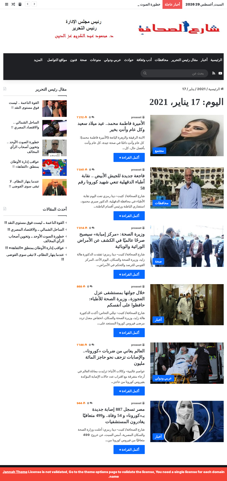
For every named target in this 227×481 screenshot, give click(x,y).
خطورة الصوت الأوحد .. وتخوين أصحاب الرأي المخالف (123, 4)
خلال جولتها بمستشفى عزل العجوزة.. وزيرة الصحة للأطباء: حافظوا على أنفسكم (117, 298)
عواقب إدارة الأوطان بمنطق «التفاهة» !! (34, 248)
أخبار (204, 60)
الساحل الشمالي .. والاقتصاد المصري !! (36, 229)
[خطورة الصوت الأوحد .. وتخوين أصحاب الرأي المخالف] (54, 148)
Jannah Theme (15, 472)
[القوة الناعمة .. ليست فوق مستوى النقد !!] (54, 108)
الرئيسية (216, 60)
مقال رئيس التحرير (184, 60)
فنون (73, 60)
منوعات (95, 60)
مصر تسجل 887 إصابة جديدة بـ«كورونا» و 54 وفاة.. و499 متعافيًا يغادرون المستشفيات (114, 415)
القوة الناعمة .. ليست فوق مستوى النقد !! (34, 223)
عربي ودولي (112, 60)
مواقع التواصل (57, 60)
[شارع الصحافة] (124, 31)
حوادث (128, 60)
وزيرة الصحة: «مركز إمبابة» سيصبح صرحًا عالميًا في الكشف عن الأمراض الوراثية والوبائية (111, 240)
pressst (136, 117)
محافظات (161, 60)
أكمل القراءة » (129, 157)
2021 (201, 89)
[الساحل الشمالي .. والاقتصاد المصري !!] (54, 128)
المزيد (38, 60)
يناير (191, 89)
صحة (83, 60)
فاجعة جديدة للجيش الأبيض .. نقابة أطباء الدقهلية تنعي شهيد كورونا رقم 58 (111, 181)
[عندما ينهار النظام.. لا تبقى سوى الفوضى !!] (54, 187)
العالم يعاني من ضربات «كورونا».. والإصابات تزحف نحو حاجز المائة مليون (114, 357)
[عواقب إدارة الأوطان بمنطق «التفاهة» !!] (54, 167)
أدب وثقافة (144, 60)
